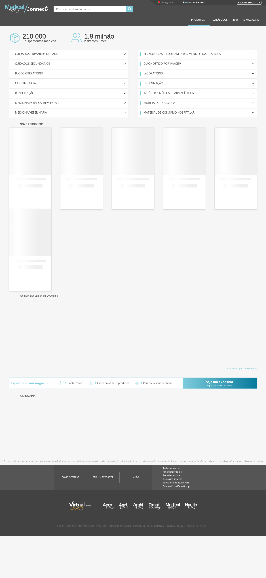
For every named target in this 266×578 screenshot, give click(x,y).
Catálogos (220, 19)
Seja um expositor (103, 477)
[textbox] (90, 9)
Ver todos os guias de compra (241, 368)
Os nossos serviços (172, 479)
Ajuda (135, 477)
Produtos (198, 19)
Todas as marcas (171, 468)
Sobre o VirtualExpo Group (176, 486)
